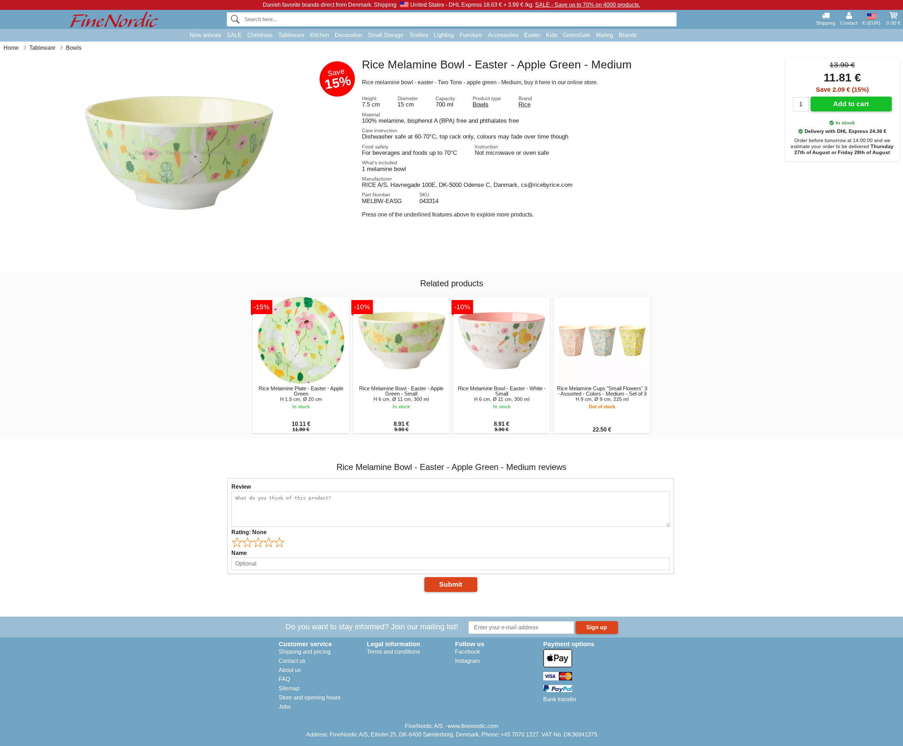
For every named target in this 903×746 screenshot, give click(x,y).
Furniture (471, 35)
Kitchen (319, 35)
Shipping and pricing (305, 652)
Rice (525, 104)
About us (290, 670)
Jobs (285, 707)
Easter (532, 35)
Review (241, 487)
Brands (628, 35)
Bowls (481, 104)
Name (239, 553)
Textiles (418, 35)
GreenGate (576, 35)
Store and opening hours (309, 698)
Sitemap (289, 688)
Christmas (260, 35)
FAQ (284, 679)
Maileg (604, 35)
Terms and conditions (393, 652)
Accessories (503, 35)
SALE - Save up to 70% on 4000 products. (587, 5)
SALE (234, 35)
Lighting (444, 35)
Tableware (291, 35)
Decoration (348, 35)
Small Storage (386, 35)
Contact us (292, 661)
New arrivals (205, 35)
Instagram (467, 661)
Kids (551, 35)
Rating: (249, 532)
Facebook (467, 652)
